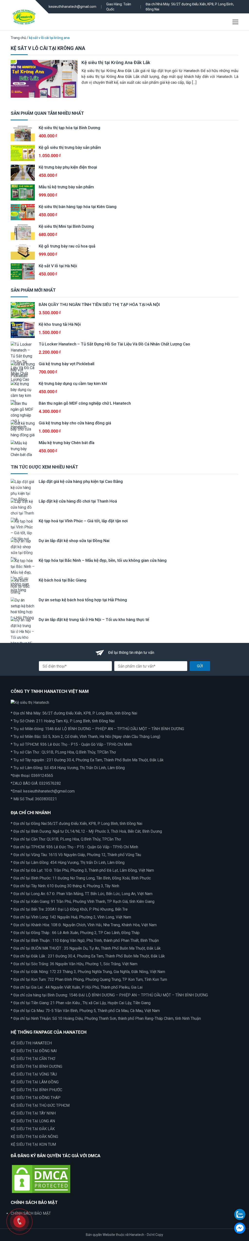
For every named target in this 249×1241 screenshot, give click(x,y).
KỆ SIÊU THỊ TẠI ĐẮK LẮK (33, 1128)
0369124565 (42, 775)
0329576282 (50, 783)
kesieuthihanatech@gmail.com (72, 7)
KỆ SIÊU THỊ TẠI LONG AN (33, 1121)
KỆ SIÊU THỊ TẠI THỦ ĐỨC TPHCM (40, 1105)
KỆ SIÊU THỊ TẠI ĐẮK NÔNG (34, 1136)
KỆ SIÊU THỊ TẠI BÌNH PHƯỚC (36, 1090)
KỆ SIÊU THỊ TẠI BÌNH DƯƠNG (36, 1066)
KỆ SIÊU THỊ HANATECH (31, 1043)
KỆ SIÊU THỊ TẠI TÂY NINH (33, 1113)
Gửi (200, 666)
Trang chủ (18, 38)
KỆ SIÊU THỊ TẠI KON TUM (33, 1144)
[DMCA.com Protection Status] (41, 1178)
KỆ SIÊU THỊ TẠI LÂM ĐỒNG (35, 1082)
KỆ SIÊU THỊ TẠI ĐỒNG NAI (34, 1051)
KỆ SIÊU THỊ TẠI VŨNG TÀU (34, 1074)
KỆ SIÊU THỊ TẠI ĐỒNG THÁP (36, 1097)
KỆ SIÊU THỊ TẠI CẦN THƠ (33, 1058)
